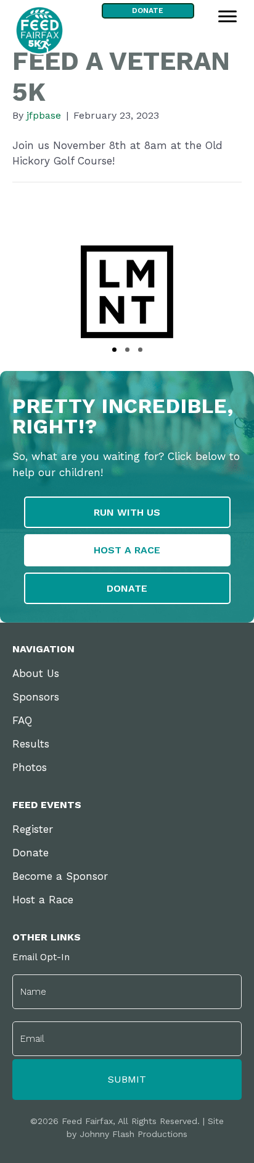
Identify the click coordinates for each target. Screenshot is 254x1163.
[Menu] (227, 16)
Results (30, 744)
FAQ (22, 720)
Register (32, 829)
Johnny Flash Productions (133, 1134)
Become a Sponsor (60, 876)
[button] (114, 349)
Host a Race (42, 899)
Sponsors (35, 697)
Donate (30, 852)
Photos (29, 767)
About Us (35, 673)
